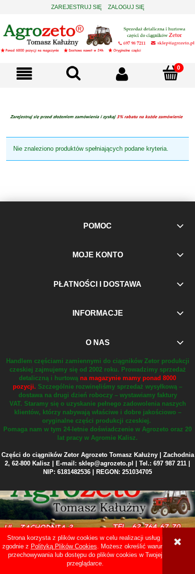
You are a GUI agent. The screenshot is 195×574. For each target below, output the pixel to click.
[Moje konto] (122, 74)
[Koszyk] (170, 73)
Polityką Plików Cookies (64, 546)
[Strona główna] (97, 37)
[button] (24, 74)
